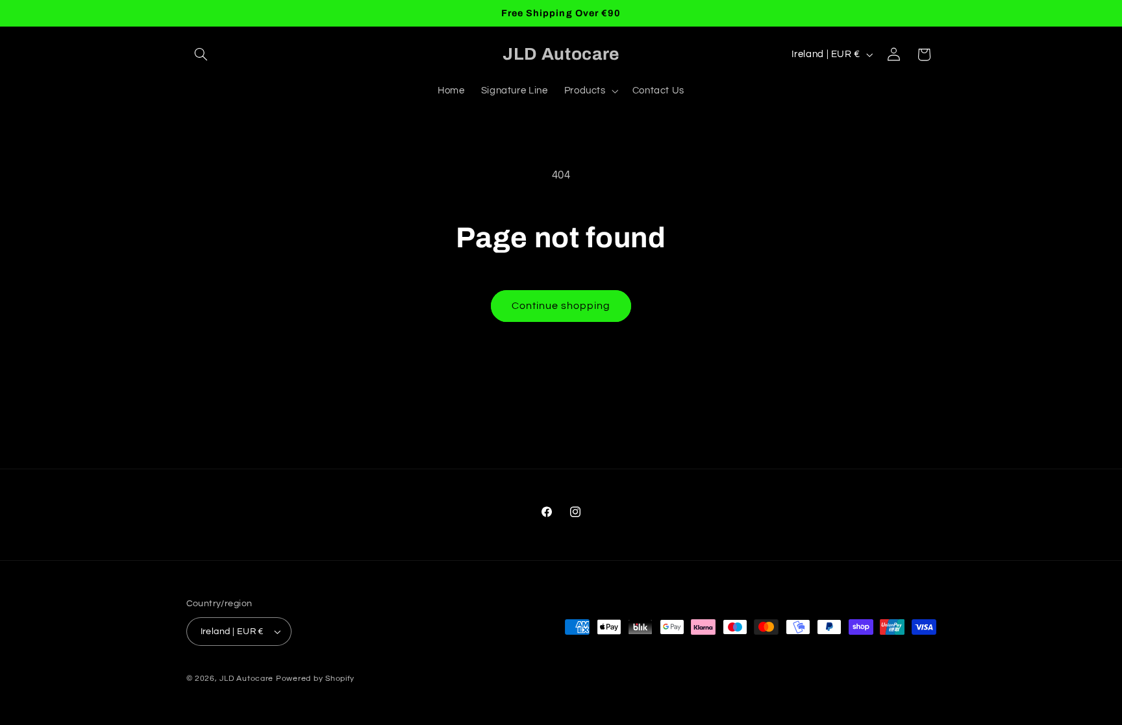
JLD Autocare (247, 678)
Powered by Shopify (315, 678)
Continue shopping (561, 306)
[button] (201, 54)
